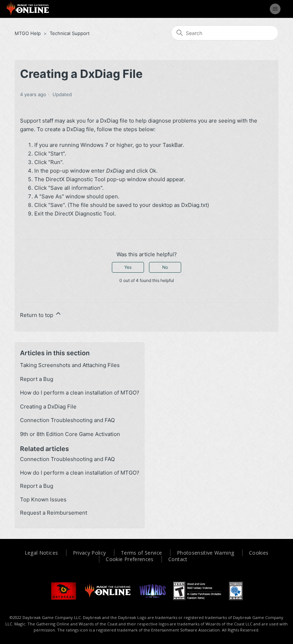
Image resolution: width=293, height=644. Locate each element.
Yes (127, 267)
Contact (177, 559)
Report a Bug (36, 379)
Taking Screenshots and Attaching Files (70, 365)
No (165, 267)
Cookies (258, 552)
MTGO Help (28, 33)
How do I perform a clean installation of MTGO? (79, 392)
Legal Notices (41, 552)
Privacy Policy (89, 552)
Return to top (37, 315)
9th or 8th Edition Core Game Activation (70, 434)
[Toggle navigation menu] (275, 9)
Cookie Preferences (129, 559)
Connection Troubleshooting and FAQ (67, 420)
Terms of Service (141, 552)
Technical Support (70, 33)
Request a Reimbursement (53, 512)
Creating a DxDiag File (48, 406)
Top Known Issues (43, 499)
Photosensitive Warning (205, 552)
